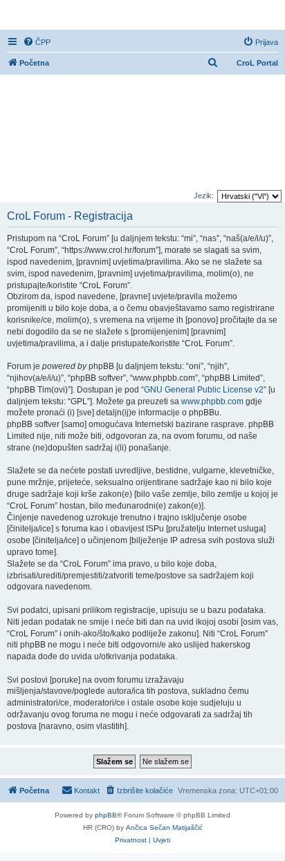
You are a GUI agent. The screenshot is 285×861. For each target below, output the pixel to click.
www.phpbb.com (212, 401)
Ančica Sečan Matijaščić (164, 827)
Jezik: (204, 195)
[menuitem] (36, 42)
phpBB (106, 815)
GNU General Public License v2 (204, 390)
